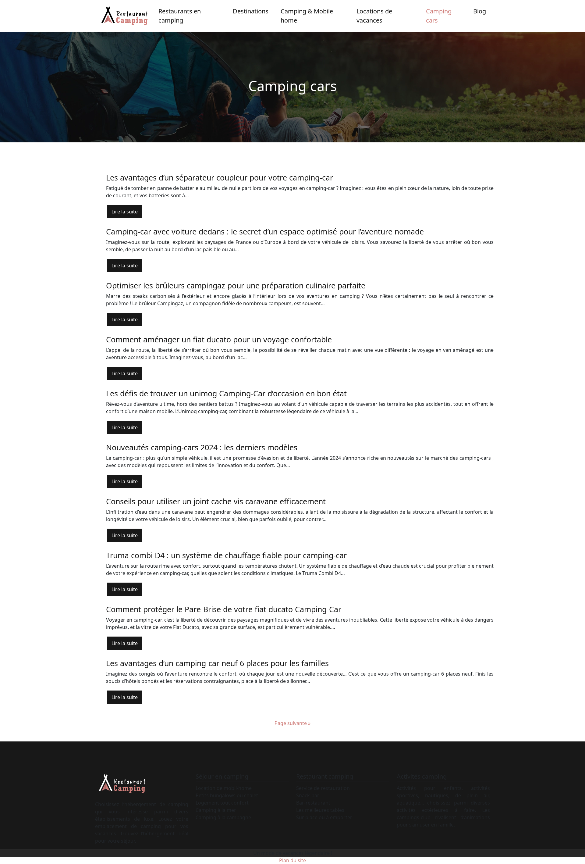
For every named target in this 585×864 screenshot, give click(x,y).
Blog (479, 11)
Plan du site (292, 860)
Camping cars (439, 15)
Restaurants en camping (179, 15)
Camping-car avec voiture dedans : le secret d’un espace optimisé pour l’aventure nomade (265, 231)
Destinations (250, 11)
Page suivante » (292, 723)
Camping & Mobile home (307, 15)
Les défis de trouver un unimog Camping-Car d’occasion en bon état (226, 393)
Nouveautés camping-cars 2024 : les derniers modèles (201, 447)
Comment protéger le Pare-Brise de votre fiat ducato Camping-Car (223, 609)
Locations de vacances (374, 15)
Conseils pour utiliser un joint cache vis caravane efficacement (216, 501)
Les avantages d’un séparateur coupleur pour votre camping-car (219, 177)
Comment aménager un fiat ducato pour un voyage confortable (219, 339)
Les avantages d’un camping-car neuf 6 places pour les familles (217, 663)
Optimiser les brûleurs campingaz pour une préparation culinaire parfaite (235, 285)
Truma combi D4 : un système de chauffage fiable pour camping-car (226, 555)
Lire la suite (125, 211)
